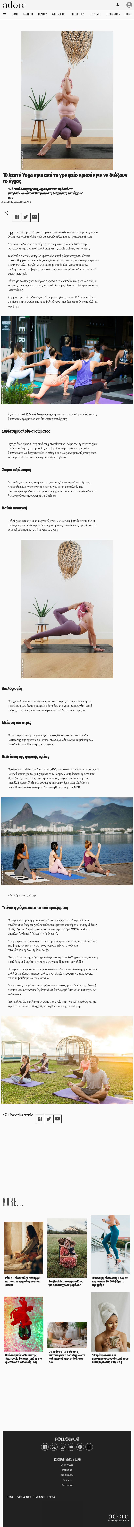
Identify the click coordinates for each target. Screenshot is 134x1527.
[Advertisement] (67, 1160)
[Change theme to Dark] (118, 4)
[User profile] (129, 5)
